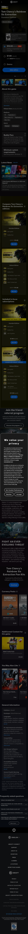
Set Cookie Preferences (14, 490)
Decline (8, 494)
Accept (19, 494)
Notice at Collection (14, 456)
